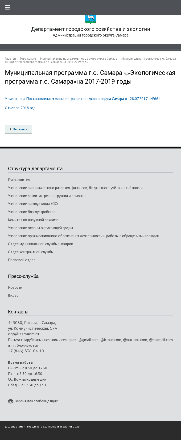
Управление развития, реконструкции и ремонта (47, 195)
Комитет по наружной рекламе (33, 219)
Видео (13, 295)
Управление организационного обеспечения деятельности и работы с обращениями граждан (83, 235)
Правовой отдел (21, 259)
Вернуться (20, 129)
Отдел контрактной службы (30, 251)
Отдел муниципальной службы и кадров (40, 243)
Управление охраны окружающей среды (40, 227)
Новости (15, 287)
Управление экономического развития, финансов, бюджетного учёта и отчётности (75, 187)
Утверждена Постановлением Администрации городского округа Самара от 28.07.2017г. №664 (82, 98)
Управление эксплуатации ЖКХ (33, 203)
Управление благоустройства (31, 211)
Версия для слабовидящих (36, 401)
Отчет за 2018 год (20, 107)
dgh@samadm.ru (23, 334)
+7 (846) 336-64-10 (26, 351)
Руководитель (19, 179)
